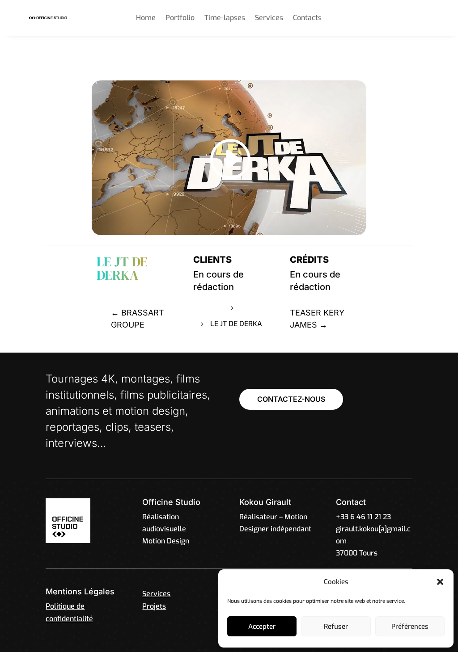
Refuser (336, 626)
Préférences (409, 626)
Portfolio (180, 18)
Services (269, 18)
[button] (440, 581)
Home (146, 18)
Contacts (307, 18)
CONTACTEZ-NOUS (291, 399)
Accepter (262, 626)
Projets (252, 307)
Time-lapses (224, 18)
